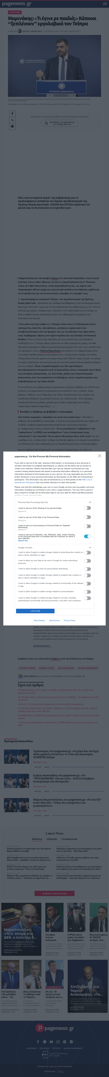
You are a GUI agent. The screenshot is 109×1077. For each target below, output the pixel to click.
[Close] (100, 456)
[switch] (87, 508)
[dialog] (54, 538)
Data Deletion (39, 620)
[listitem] (54, 502)
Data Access (54, 620)
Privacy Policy (69, 620)
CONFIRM (35, 611)
